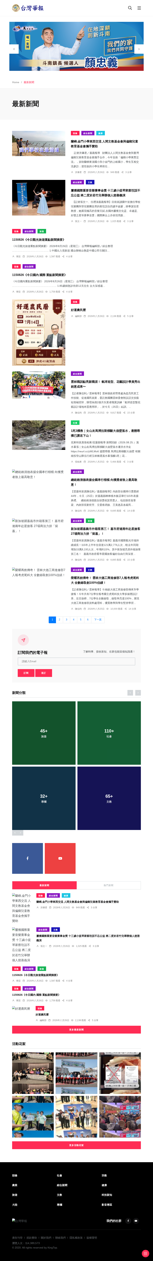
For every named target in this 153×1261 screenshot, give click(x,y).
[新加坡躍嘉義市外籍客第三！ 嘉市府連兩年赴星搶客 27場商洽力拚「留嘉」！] (38, 526)
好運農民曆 (78, 310)
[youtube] (60, 858)
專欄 (59, 1204)
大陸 (14, 1204)
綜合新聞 (87, 133)
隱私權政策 (76, 1237)
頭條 (75, 133)
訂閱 (26, 673)
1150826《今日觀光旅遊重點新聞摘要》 (39, 239)
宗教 (104, 1175)
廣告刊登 (17, 1237)
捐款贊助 (31, 1237)
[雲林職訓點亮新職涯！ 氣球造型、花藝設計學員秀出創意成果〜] (38, 385)
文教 (90, 182)
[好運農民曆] (38, 332)
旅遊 (42, 231)
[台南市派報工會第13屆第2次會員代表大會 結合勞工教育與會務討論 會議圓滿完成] (120, 1116)
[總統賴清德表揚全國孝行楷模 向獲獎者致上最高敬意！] (38, 474)
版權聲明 (92, 1237)
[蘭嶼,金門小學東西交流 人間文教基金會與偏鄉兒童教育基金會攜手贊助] (38, 143)
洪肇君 (78, 172)
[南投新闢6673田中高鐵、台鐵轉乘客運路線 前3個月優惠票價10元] (76, 1073)
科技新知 (107, 1194)
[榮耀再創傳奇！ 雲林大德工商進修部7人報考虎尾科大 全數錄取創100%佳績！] (38, 572)
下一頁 (98, 619)
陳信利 (78, 412)
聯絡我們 (60, 1237)
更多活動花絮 (76, 1145)
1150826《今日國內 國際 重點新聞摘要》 (39, 274)
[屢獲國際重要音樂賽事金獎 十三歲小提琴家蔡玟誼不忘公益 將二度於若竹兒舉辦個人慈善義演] (38, 197)
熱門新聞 (108, 885)
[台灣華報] (28, 7)
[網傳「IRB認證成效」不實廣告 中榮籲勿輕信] (120, 1073)
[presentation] (14, 49)
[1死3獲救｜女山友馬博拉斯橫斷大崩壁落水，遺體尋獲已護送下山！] (38, 435)
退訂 (43, 673)
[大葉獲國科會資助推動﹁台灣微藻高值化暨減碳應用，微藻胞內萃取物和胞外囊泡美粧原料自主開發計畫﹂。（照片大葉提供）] (33, 1073)
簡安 (18, 256)
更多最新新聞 (76, 1029)
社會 (75, 423)
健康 (100, 133)
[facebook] (27, 858)
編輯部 (78, 316)
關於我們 (46, 1237)
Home (15, 82)
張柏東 (78, 461)
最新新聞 (44, 885)
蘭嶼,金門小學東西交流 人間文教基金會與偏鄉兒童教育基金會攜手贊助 (77, 901)
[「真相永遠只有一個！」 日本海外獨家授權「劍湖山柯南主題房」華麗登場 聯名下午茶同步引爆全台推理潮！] (76, 1116)
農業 (14, 1185)
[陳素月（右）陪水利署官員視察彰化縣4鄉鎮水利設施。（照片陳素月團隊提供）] (33, 1116)
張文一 (78, 221)
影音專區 (107, 1204)
